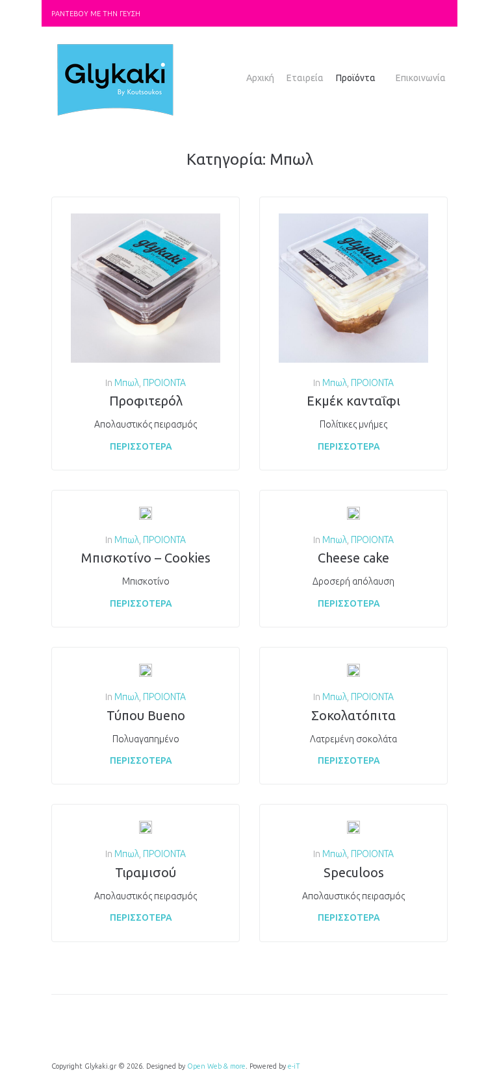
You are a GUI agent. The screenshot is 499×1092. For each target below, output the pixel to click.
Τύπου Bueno (146, 715)
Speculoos (354, 872)
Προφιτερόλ (146, 400)
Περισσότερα (141, 446)
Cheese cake (353, 557)
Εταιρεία (305, 78)
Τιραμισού (145, 872)
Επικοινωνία (421, 78)
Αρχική (260, 78)
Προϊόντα (356, 78)
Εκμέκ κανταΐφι (353, 400)
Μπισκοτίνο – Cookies (146, 557)
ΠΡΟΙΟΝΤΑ (164, 383)
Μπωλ (126, 383)
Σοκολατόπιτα (353, 715)
